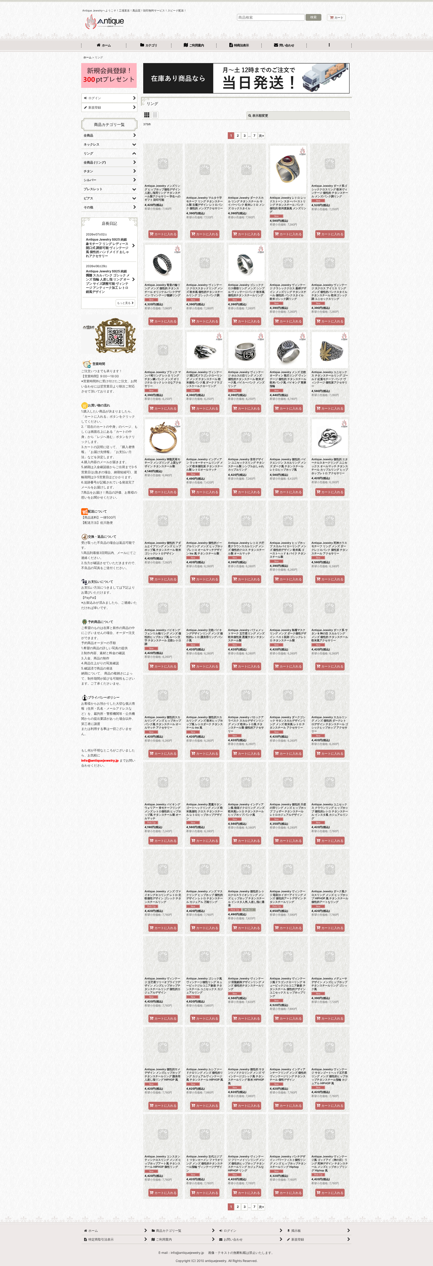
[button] (329, 46)
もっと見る (124, 303)
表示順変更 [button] (260, 115)
